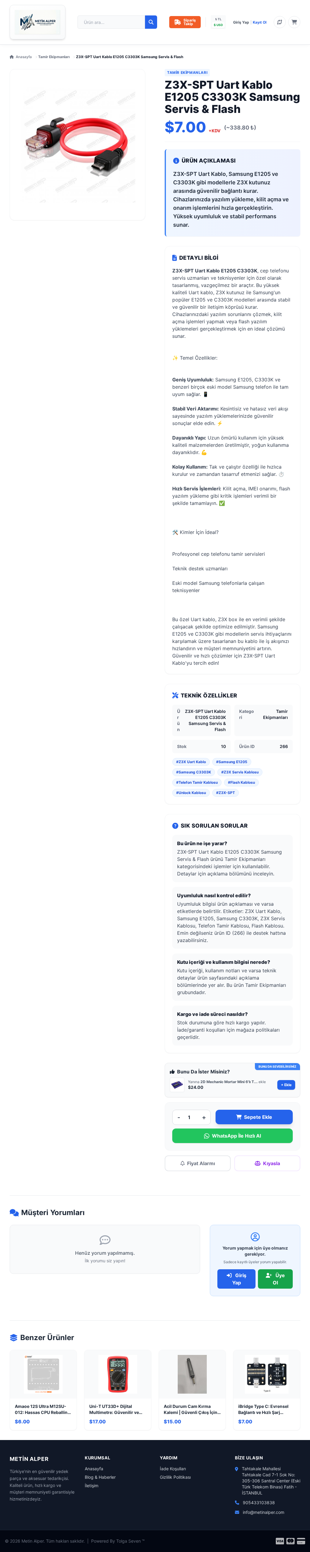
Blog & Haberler (100, 1477)
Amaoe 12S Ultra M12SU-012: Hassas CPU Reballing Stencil (42, 1409)
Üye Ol (279, 1279)
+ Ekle (286, 1084)
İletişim (91, 1485)
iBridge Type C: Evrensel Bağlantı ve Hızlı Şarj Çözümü (263, 1409)
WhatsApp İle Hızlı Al (236, 1136)
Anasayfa (24, 56)
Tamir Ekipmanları (54, 56)
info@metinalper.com (263, 1512)
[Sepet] (294, 22)
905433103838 (259, 1502)
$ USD (218, 25)
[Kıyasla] (280, 22)
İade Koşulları (173, 1468)
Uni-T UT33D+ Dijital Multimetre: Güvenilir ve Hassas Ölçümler (114, 1409)
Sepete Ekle (258, 1117)
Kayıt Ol (259, 22)
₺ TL (218, 19)
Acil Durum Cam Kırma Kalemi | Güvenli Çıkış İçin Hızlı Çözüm (190, 1409)
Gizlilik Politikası (175, 1477)
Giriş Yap (241, 22)
